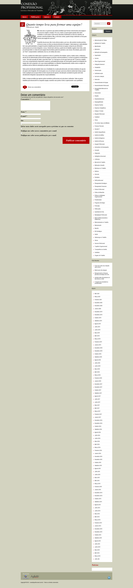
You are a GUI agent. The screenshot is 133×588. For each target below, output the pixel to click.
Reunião (97, 228)
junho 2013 (97, 547)
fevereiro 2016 (98, 450)
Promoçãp (97, 206)
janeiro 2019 (98, 345)
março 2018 (97, 375)
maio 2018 (97, 369)
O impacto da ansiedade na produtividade (101, 282)
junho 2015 (97, 474)
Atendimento (98, 46)
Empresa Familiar (99, 105)
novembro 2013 (98, 532)
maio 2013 (97, 550)
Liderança (97, 159)
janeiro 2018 (98, 381)
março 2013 (97, 556)
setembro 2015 (98, 465)
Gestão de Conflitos (99, 135)
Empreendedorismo (99, 99)
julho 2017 (97, 399)
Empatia (97, 96)
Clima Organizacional (100, 61)
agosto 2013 (98, 541)
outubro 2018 (98, 354)
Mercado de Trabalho (100, 162)
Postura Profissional (99, 189)
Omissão (97, 174)
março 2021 (97, 296)
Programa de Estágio (100, 203)
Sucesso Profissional (100, 243)
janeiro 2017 (98, 417)
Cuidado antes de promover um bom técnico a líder (102, 278)
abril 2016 (97, 444)
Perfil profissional (99, 180)
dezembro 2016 (98, 420)
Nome (23, 112)
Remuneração (98, 225)
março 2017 (97, 411)
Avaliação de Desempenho (101, 52)
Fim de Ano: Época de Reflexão (102, 123)
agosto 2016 (98, 432)
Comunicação (98, 70)
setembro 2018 (98, 357)
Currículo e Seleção (99, 76)
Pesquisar (94, 29)
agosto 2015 (98, 468)
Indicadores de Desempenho (102, 147)
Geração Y (97, 129)
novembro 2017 (98, 387)
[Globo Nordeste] (26, 577)
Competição (97, 67)
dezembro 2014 (98, 492)
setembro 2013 (98, 538)
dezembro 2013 (98, 529)
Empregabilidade (99, 102)
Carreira (97, 58)
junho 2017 (97, 402)
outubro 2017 (98, 390)
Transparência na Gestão (101, 249)
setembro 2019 (98, 320)
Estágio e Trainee (99, 111)
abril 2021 (97, 293)
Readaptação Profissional (101, 215)
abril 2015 (97, 480)
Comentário (26, 99)
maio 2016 (97, 441)
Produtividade (98, 200)
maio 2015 (97, 477)
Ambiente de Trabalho (100, 43)
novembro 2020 (98, 305)
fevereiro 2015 (98, 486)
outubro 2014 (98, 498)
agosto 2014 (98, 504)
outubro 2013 (98, 535)
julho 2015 (97, 471)
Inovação (97, 150)
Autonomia (97, 49)
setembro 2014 (98, 501)
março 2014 (97, 519)
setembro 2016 (98, 429)
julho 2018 (97, 363)
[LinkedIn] (109, 578)
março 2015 (97, 483)
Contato (57, 17)
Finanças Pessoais (99, 126)
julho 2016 (97, 435)
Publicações (35, 17)
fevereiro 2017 (98, 414)
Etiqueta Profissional (100, 114)
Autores (47, 17)
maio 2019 (97, 332)
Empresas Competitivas (100, 108)
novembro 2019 (98, 314)
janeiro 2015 (98, 489)
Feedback (97, 117)
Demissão (97, 79)
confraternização (99, 73)
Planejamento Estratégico (101, 183)
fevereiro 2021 (98, 299)
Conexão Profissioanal (66, 8)
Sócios (96, 240)
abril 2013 (97, 553)
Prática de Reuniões (99, 192)
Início (24, 17)
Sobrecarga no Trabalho (100, 237)
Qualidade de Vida (99, 212)
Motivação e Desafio (99, 165)
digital (37, 27)
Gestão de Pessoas (99, 141)
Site (22, 120)
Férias (96, 120)
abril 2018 (97, 372)
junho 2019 (97, 329)
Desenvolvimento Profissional (102, 85)
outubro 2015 (98, 462)
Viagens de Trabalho (100, 255)
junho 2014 (97, 510)
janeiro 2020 (98, 308)
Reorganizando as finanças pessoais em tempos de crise (102, 273)
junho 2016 (97, 438)
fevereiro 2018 (98, 378)
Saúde (96, 234)
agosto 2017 (98, 396)
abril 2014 (97, 516)
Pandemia (97, 177)
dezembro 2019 (98, 311)
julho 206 (97, 559)
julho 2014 (97, 507)
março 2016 (97, 447)
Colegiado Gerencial (99, 64)
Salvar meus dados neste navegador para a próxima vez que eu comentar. (47, 126)
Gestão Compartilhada (100, 132)
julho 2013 (97, 544)
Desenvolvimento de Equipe (101, 82)
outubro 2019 (98, 317)
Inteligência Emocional (100, 156)
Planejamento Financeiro (101, 186)
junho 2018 (97, 366)
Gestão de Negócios (100, 138)
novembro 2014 (98, 495)
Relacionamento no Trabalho (101, 222)
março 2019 (97, 339)
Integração (97, 153)
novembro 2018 (98, 351)
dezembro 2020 (98, 302)
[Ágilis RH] (35, 576)
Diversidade (98, 93)
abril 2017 (97, 408)
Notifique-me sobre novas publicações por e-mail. (39, 135)
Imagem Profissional (100, 144)
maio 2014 (97, 513)
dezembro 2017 (98, 384)
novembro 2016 (98, 423)
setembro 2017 (98, 393)
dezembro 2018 (98, 348)
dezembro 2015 (98, 456)
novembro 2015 (98, 459)
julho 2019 (97, 326)
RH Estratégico (98, 231)
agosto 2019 (98, 323)
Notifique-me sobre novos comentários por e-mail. (39, 131)
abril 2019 (97, 336)
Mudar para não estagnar (101, 270)
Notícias (97, 171)
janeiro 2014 (98, 526)
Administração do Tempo (101, 40)
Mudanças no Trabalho (100, 168)
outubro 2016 (98, 426)
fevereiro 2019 (98, 342)
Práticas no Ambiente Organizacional (100, 196)
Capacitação (98, 55)
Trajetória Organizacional (101, 246)
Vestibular (97, 252)
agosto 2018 (98, 360)
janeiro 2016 (98, 453)
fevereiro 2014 (98, 522)
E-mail (24, 116)
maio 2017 (97, 405)
